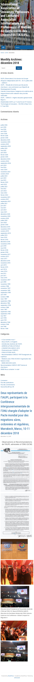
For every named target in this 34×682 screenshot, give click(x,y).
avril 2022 (4, 191)
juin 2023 (3, 178)
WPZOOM (17, 678)
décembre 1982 (5, 303)
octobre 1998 (5, 286)
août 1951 (4, 320)
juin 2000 (3, 282)
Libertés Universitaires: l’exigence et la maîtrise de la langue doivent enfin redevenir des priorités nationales (17, 93)
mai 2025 (3, 150)
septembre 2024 (6, 163)
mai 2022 (3, 189)
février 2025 (4, 155)
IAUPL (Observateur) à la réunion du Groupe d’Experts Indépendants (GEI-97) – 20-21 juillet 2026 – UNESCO (16, 81)
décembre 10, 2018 (6, 436)
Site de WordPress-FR (7, 387)
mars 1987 (4, 299)
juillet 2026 (4, 125)
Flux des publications (7, 382)
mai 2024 (3, 167)
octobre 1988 (5, 297)
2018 (6, 52)
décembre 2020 (5, 214)
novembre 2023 (5, 172)
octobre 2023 (5, 174)
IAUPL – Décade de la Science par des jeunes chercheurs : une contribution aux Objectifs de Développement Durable (15, 87)
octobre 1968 (5, 307)
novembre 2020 (5, 216)
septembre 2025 (6, 146)
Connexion (4, 380)
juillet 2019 (4, 235)
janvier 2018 (4, 252)
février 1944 (4, 328)
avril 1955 (4, 318)
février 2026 (4, 136)
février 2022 (4, 195)
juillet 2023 (4, 176)
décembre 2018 (5, 242)
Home (2, 52)
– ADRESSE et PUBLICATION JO (10, 346)
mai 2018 (3, 248)
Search (31, 47)
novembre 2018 (5, 244)
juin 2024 (3, 165)
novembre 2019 (5, 229)
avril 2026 (4, 131)
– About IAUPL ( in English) (9, 342)
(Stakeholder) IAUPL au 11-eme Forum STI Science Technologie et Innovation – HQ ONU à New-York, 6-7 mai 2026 (16, 104)
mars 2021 (4, 212)
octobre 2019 (5, 231)
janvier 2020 (4, 225)
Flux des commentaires (8, 385)
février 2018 (4, 250)
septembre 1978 (6, 305)
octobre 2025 (5, 144)
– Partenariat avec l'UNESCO (9, 350)
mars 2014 (4, 271)
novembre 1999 (5, 284)
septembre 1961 (6, 314)
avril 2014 (4, 269)
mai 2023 (3, 180)
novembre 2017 (5, 254)
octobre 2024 (5, 161)
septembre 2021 (6, 201)
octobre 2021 (5, 199)
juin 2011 (3, 276)
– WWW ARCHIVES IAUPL (8, 363)
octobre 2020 (5, 218)
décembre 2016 (5, 261)
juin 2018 (3, 246)
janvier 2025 (4, 157)
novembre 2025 (5, 142)
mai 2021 (3, 208)
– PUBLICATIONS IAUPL (8, 352)
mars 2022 (4, 193)
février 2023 (4, 182)
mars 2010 (4, 278)
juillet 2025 (4, 148)
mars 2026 (4, 133)
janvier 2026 (4, 138)
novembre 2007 (5, 280)
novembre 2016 (5, 263)
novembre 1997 (5, 288)
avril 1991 (4, 295)
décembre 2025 (5, 140)
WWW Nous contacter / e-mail (10, 369)
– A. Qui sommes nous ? (8, 340)
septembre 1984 (6, 301)
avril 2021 (4, 210)
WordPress (11, 676)
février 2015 (4, 267)
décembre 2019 (5, 227)
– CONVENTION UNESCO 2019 (10, 348)
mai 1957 (3, 316)
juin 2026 (3, 127)
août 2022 (4, 184)
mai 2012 (3, 273)
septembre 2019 (6, 233)
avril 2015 (4, 265)
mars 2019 (4, 237)
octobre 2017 (5, 256)
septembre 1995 (6, 292)
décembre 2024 (5, 159)
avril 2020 (4, 222)
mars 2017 (4, 259)
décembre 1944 (5, 322)
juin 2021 (3, 206)
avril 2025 (4, 152)
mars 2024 (4, 169)
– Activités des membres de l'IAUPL (11, 344)
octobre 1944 (5, 324)
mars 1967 (4, 309)
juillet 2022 (4, 186)
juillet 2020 (4, 220)
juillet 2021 (4, 203)
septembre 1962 (6, 312)
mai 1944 (3, 326)
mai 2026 (3, 129)
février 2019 (4, 239)
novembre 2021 (5, 197)
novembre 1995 (5, 290)
